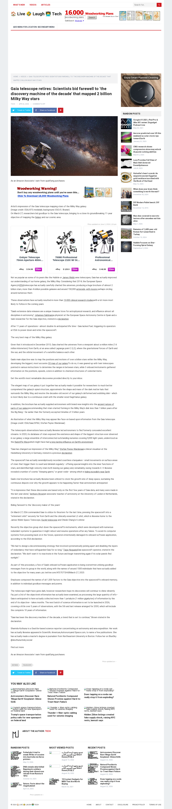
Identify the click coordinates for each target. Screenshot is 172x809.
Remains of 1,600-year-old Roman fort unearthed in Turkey (145, 231)
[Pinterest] (60, 110)
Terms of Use (155, 805)
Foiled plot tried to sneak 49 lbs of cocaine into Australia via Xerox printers (33, 755)
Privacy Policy (138, 805)
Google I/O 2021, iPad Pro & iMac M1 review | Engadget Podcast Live (145, 122)
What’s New (19, 5)
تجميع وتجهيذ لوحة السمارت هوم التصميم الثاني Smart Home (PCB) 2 (72, 754)
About (98, 805)
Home (15, 77)
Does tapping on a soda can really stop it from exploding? (110, 781)
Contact (110, 805)
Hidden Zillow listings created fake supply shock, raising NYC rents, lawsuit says (99, 717)
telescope (27, 665)
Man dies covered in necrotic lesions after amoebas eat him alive (146, 218)
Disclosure (123, 805)
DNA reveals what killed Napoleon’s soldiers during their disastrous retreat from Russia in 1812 (33, 771)
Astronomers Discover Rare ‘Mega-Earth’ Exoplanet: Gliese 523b (26, 699)
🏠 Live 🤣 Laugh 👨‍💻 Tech (36, 14)
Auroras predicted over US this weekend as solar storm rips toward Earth (147, 135)
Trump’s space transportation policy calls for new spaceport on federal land (26, 717)
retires (15, 665)
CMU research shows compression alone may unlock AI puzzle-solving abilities (147, 149)
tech (13, 104)
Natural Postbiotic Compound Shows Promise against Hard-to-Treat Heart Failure (64, 699)
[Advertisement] (86, 50)
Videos (33, 5)
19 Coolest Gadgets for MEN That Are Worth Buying (72, 781)
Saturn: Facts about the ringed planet (33, 785)
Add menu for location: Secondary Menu (34, 27)
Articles (45, 5)
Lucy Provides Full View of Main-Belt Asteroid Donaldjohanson (145, 162)
